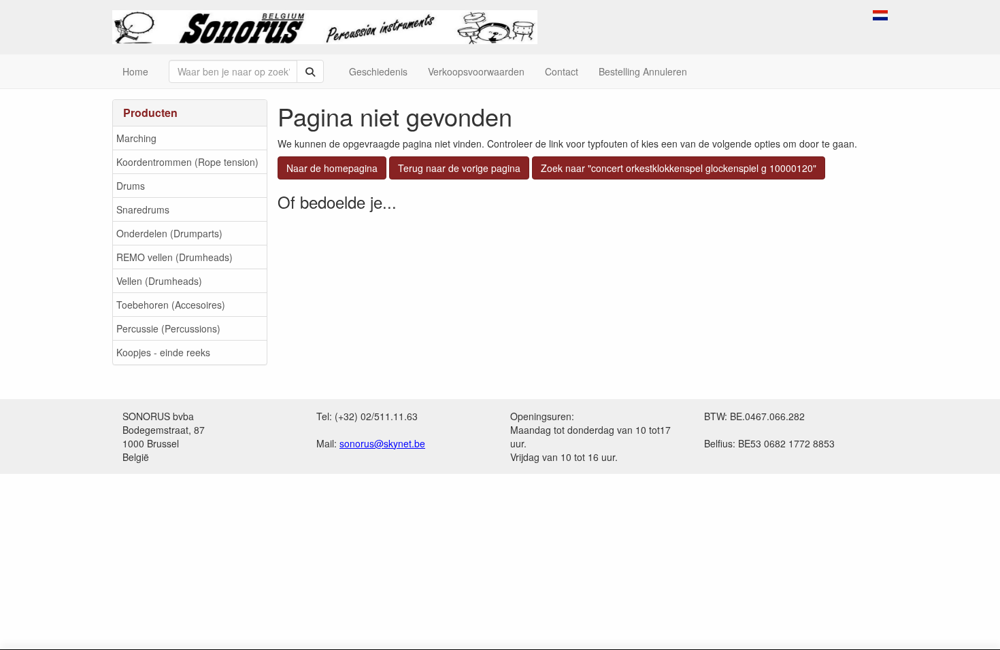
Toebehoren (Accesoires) (170, 304)
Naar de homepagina (332, 168)
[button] (880, 13)
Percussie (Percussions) (168, 328)
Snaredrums (142, 209)
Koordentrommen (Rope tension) (187, 162)
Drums (130, 185)
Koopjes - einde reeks (163, 352)
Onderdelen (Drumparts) (169, 233)
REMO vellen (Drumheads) (174, 257)
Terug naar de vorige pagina (459, 168)
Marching (136, 138)
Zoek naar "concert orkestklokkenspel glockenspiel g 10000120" (678, 168)
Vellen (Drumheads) (159, 281)
